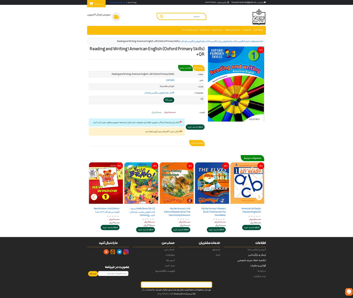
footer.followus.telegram (119, 251)
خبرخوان (106, 251)
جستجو (216, 250)
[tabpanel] (147, 87)
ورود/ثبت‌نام (132, 2)
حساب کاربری (217, 29)
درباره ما (262, 271)
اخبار (218, 255)
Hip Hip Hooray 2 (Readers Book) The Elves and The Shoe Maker (213, 212)
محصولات (246, 29)
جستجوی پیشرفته (232, 29)
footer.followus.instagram (126, 251)
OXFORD (170, 80)
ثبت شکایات (204, 29)
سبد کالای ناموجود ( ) (117, 2)
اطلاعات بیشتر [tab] (185, 68)
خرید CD (169, 100)
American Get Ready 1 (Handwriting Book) (251, 210)
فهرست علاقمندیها (165, 271)
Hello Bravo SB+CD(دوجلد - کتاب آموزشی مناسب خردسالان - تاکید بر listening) (142, 212)
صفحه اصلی (258, 29)
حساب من (169, 250)
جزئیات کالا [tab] (198, 68)
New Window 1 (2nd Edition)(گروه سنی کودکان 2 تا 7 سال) (107, 210)
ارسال (144, 290)
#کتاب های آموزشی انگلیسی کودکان (159, 93)
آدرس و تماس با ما (189, 29)
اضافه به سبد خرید (110, 227)
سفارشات (170, 255)
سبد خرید (170, 266)
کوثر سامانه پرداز (165, 294)
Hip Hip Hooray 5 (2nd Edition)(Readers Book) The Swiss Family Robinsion (177, 212)
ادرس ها (170, 260)
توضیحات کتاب (197, 143)
